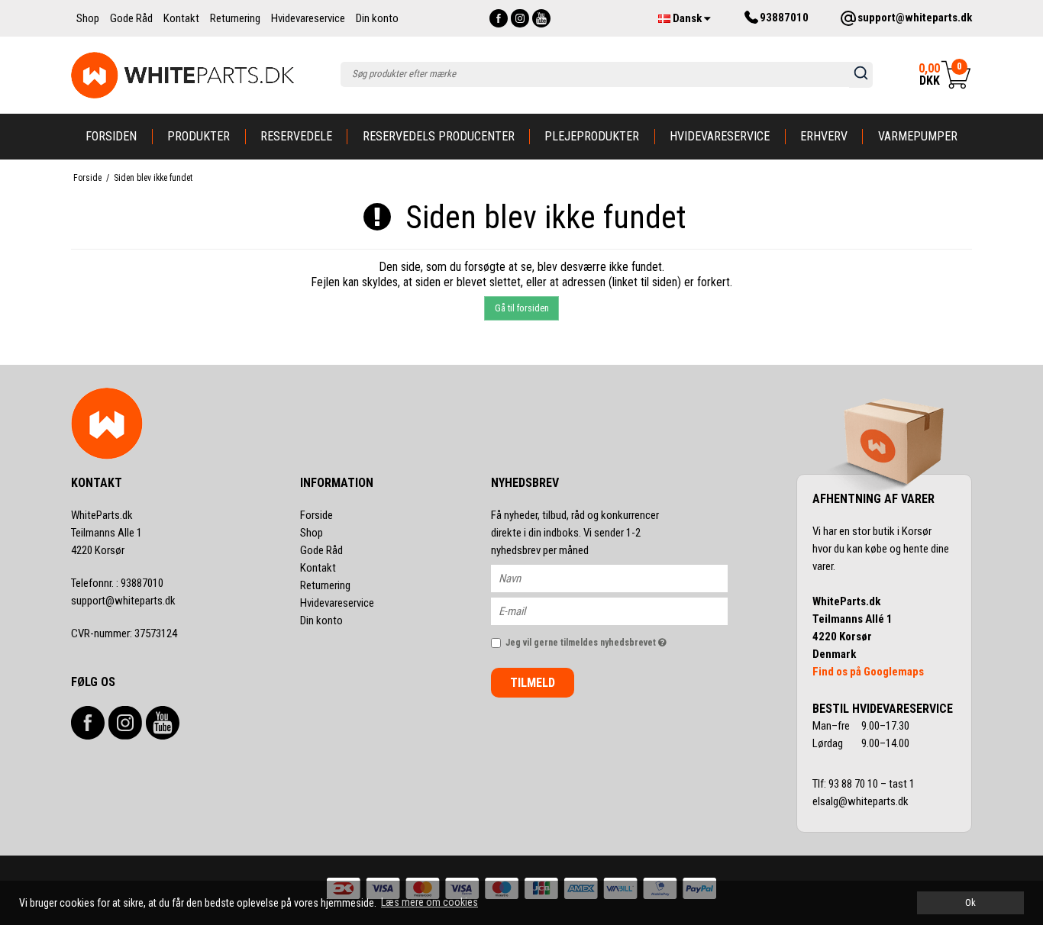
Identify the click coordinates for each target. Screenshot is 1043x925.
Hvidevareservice (720, 136)
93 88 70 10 (854, 784)
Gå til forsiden (522, 308)
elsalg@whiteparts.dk (861, 801)
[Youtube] (541, 18)
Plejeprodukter (591, 136)
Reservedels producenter (439, 136)
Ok (970, 902)
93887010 (117, 583)
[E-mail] (622, 610)
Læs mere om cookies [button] (429, 902)
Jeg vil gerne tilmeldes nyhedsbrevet (616, 639)
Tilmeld (532, 682)
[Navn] (622, 578)
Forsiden (111, 136)
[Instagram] (520, 18)
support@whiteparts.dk (123, 601)
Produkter (198, 136)
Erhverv (824, 136)
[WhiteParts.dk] (183, 75)
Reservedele (296, 136)
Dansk (687, 18)
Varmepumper (917, 136)
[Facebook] (498, 18)
